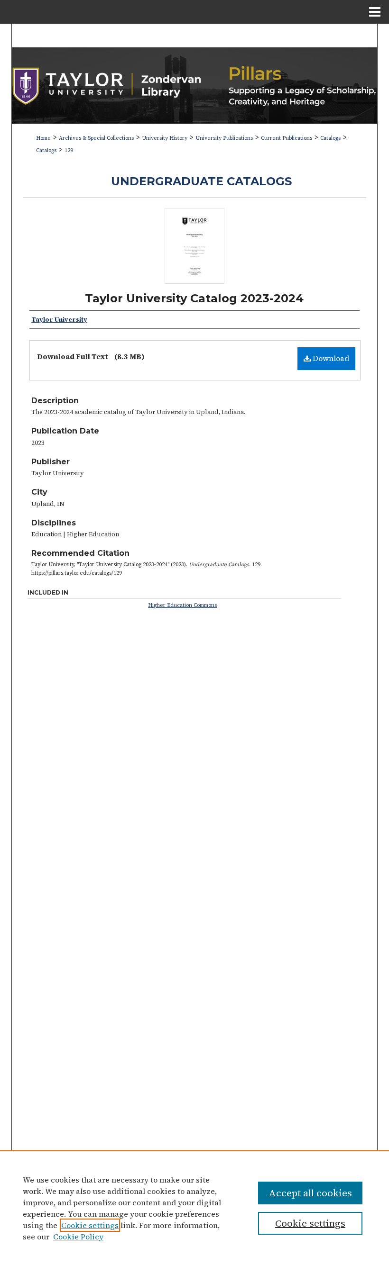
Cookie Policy (78, 1236)
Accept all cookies (310, 1193)
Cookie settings (90, 1225)
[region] (194, 1207)
